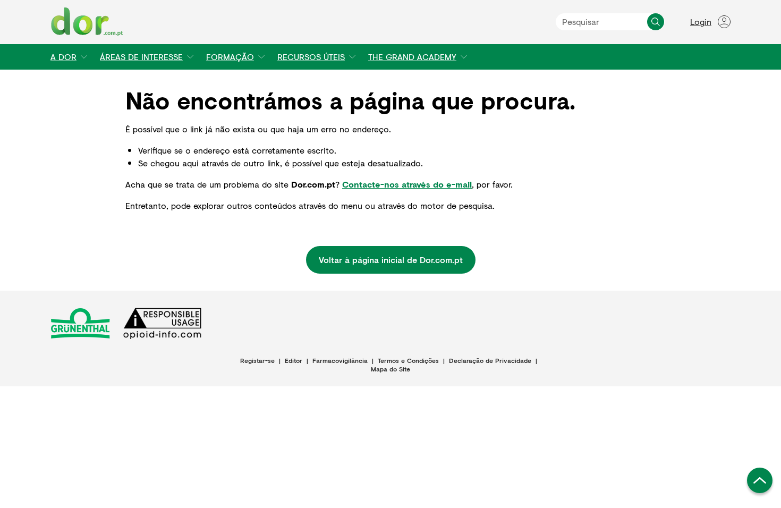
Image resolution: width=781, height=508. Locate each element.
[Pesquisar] (655, 21)
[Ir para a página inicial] (87, 22)
